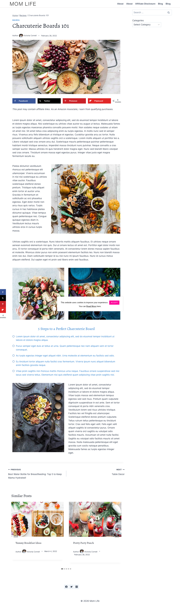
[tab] (62, 569)
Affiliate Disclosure (145, 4)
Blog (160, 4)
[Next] (117, 534)
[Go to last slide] (16, 534)
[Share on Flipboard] (3, 310)
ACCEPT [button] (114, 303)
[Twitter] (71, 587)
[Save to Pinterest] (3, 304)
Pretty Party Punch (83, 543)
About (120, 4)
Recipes (16, 20)
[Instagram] (76, 587)
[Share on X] (3, 298)
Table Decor (118, 472)
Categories (138, 20)
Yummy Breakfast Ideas (28, 543)
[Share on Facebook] (3, 292)
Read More (91, 306)
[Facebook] (66, 587)
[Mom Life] (23, 3)
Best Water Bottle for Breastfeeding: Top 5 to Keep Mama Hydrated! (35, 474)
